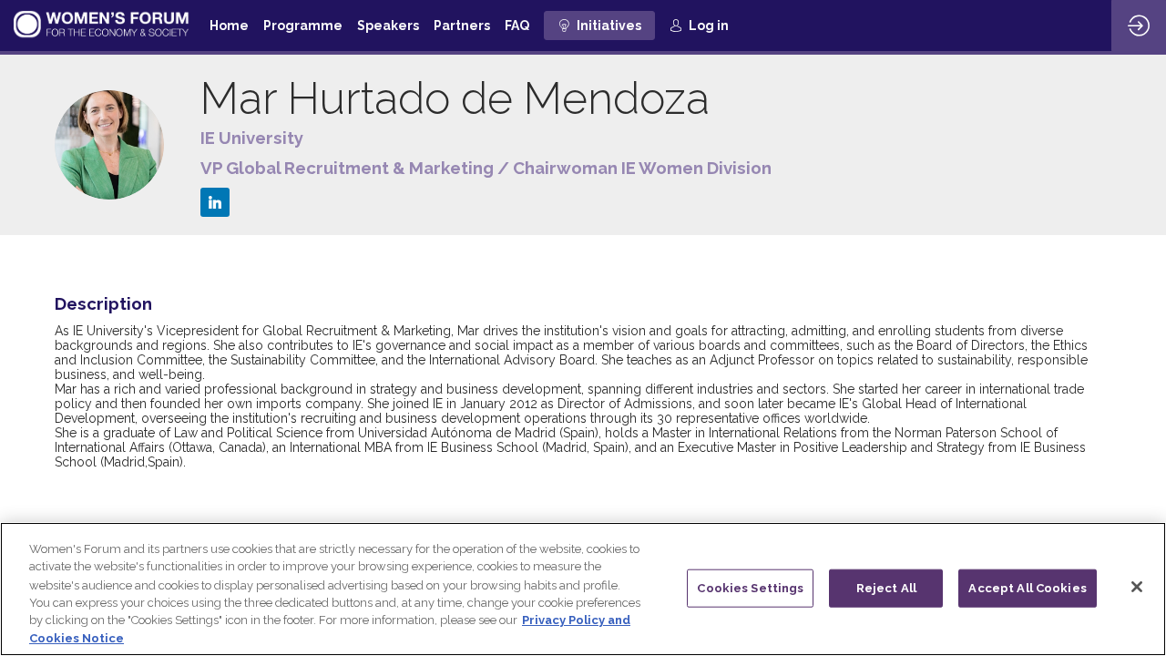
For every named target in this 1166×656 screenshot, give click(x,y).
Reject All (886, 588)
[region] (583, 589)
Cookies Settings (750, 588)
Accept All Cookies (1027, 588)
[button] (599, 25)
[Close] (1137, 587)
